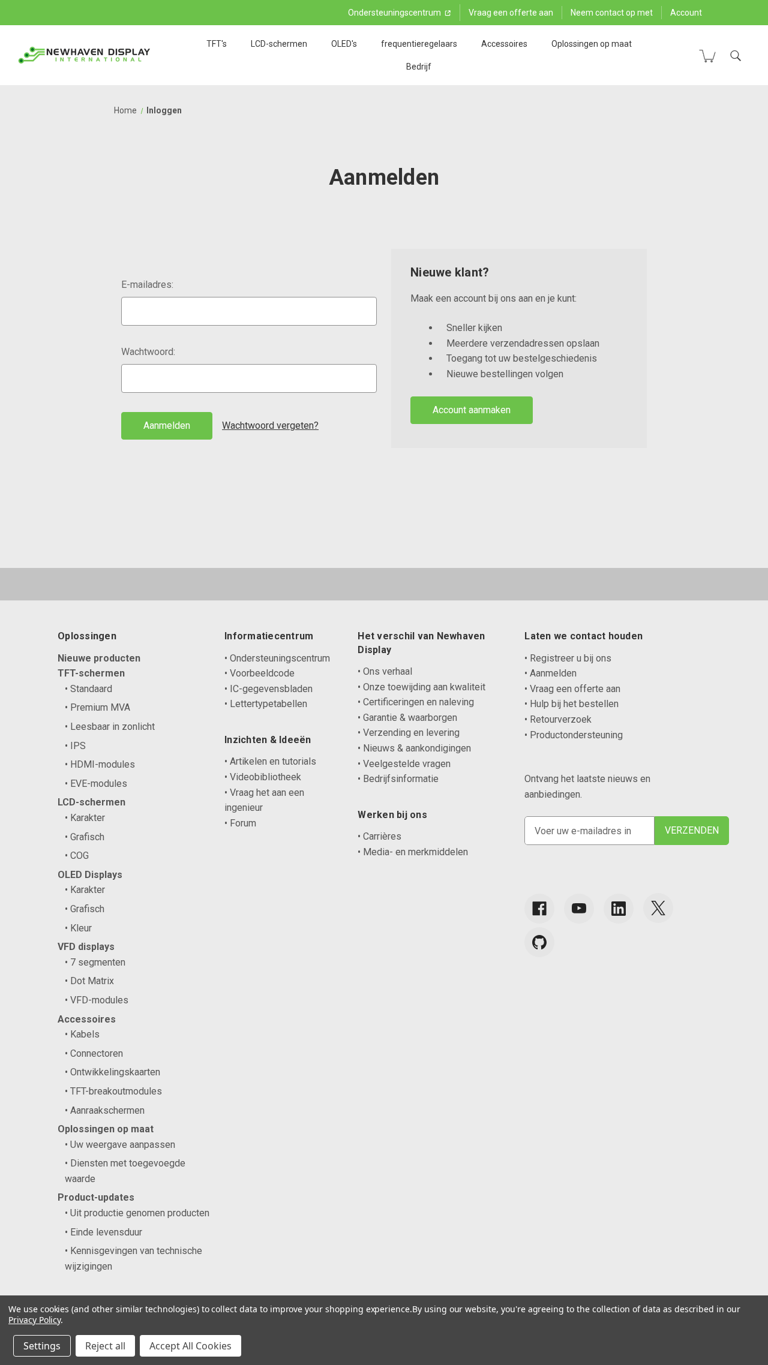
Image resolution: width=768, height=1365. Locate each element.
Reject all (105, 1345)
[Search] (736, 56)
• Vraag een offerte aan (572, 688)
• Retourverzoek (558, 719)
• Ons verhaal (385, 671)
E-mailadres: (147, 284)
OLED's (344, 44)
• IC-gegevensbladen (268, 688)
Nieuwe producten (99, 658)
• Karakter (85, 817)
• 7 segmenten (95, 962)
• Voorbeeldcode (259, 673)
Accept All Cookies (190, 1345)
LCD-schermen (279, 44)
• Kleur (78, 928)
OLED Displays (90, 874)
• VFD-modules (96, 1000)
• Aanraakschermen (105, 1110)
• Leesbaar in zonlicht (110, 726)
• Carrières (379, 836)
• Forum (240, 823)
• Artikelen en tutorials (270, 761)
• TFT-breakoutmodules (113, 1091)
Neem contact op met (612, 12)
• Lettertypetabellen (265, 703)
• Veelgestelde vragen (404, 763)
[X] (658, 908)
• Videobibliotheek (262, 777)
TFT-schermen (91, 673)
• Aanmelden (550, 673)
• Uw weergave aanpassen (120, 1144)
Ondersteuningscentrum (395, 12)
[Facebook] (539, 909)
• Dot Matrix (89, 981)
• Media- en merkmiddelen (413, 852)
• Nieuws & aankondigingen (414, 748)
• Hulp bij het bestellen (571, 703)
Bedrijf (418, 66)
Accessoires (504, 44)
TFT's (216, 44)
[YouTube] (579, 909)
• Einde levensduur (103, 1232)
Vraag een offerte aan (511, 12)
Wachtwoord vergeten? (270, 425)
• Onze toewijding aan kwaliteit (421, 687)
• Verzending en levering (409, 732)
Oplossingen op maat (591, 44)
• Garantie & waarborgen (407, 717)
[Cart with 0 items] (707, 55)
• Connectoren (94, 1053)
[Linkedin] (619, 909)
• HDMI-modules (100, 764)
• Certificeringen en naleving (416, 702)
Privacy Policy (34, 1319)
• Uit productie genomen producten (137, 1213)
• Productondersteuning (573, 735)
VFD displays (86, 946)
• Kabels (82, 1034)
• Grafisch (84, 837)
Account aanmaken (472, 410)
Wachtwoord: (148, 351)
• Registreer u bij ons (567, 658)
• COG (77, 855)
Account (686, 12)
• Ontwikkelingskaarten (112, 1072)
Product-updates (96, 1197)
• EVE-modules (96, 783)
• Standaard (88, 688)
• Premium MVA (97, 707)
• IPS (75, 745)
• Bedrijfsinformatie (398, 778)
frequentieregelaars (419, 44)
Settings (42, 1345)
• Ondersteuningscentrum (277, 658)
